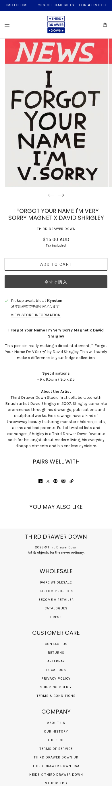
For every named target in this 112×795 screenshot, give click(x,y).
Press (56, 617)
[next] (61, 195)
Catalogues (56, 608)
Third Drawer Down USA (56, 766)
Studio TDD (56, 783)
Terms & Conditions (56, 696)
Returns (56, 653)
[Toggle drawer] (7, 24)
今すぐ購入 (56, 282)
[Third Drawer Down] (56, 24)
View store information (36, 315)
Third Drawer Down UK (56, 757)
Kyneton (54, 300)
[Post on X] (48, 481)
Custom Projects (56, 591)
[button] (71, 481)
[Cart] (105, 24)
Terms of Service (56, 749)
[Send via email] (63, 481)
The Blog (56, 740)
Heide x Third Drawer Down (56, 775)
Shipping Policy (56, 687)
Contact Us (56, 644)
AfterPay (56, 661)
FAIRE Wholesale (56, 582)
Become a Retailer (56, 600)
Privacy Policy (56, 678)
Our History (56, 731)
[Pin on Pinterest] (55, 481)
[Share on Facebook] (40, 481)
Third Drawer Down (56, 229)
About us (56, 723)
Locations (56, 670)
